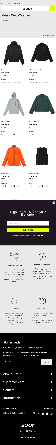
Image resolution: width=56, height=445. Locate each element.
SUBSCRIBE (28, 230)
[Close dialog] (54, 202)
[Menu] (4, 9)
